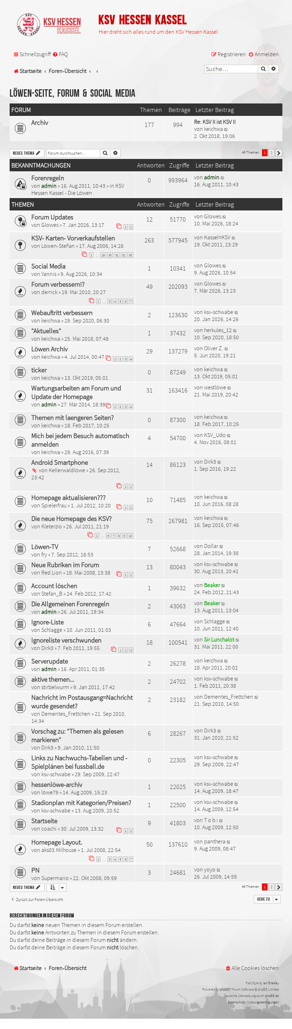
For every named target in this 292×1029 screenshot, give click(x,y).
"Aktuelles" (46, 330)
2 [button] (271, 152)
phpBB (224, 989)
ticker (39, 370)
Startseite (44, 820)
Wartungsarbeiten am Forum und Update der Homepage (76, 392)
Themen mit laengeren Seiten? (72, 417)
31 (116, 255)
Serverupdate (49, 661)
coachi (49, 828)
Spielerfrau (54, 505)
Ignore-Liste (47, 622)
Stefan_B (51, 593)
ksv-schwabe (218, 311)
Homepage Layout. (56, 842)
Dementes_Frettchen (65, 713)
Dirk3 (210, 461)
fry (44, 554)
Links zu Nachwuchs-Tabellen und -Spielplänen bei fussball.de (79, 762)
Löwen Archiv (49, 349)
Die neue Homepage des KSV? (71, 518)
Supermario (55, 877)
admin (49, 185)
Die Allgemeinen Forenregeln (70, 603)
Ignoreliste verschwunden (66, 640)
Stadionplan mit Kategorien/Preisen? (81, 802)
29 (103, 255)
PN (35, 870)
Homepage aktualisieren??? (68, 497)
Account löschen (54, 585)
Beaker (212, 584)
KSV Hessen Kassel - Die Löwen (77, 189)
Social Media (48, 266)
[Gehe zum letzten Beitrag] (222, 177)
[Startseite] (52, 25)
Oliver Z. (213, 348)
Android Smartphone (59, 462)
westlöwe (215, 387)
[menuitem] (60, 54)
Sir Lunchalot (219, 639)
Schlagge (51, 629)
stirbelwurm (55, 687)
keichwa (213, 128)
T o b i (211, 819)
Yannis (48, 273)
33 (130, 255)
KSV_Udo (215, 434)
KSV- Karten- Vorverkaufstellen (73, 238)
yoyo (209, 869)
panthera (214, 841)
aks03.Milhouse (59, 849)
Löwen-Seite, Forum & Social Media (72, 93)
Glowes (49, 224)
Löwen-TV (44, 546)
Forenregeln (47, 178)
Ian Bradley (271, 983)
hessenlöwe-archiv (56, 784)
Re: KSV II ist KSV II (215, 121)
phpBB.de (272, 995)
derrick (49, 291)
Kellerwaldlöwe (67, 470)
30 (110, 255)
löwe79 (49, 792)
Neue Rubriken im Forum (65, 564)
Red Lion (51, 572)
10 (130, 536)
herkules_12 (218, 330)
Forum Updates (52, 217)
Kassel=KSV (217, 237)
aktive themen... (52, 679)
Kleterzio (51, 526)
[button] (278, 152)
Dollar (211, 545)
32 (123, 255)
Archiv (39, 122)
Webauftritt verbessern (62, 312)
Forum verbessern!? (58, 284)
